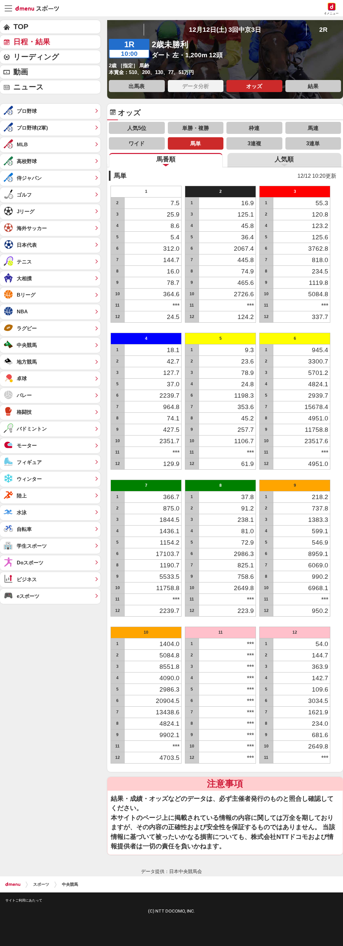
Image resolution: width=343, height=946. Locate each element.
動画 (20, 72)
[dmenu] (13, 884)
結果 (313, 86)
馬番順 (166, 159)
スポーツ (41, 884)
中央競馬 (70, 884)
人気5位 (136, 128)
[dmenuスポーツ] (39, 8)
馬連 (313, 128)
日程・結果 (31, 41)
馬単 (195, 143)
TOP (20, 26)
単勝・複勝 (195, 128)
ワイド (137, 143)
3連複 (254, 143)
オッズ (254, 86)
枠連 (254, 128)
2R (323, 29)
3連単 (313, 143)
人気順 (284, 159)
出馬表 (137, 86)
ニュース (28, 87)
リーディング (36, 57)
